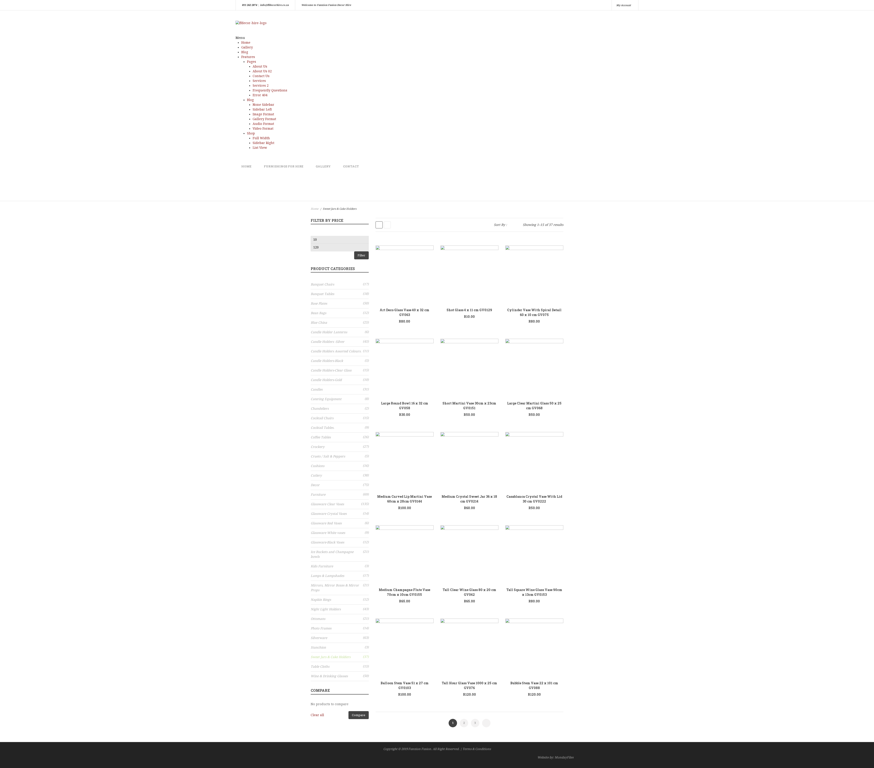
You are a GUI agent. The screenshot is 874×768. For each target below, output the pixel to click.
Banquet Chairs (322, 284)
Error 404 (260, 95)
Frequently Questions (270, 90)
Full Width (261, 138)
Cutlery (316, 475)
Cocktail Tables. (322, 427)
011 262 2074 (249, 5)
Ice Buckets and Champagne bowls (332, 554)
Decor (315, 485)
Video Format (263, 128)
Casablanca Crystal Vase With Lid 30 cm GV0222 (534, 498)
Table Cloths (320, 666)
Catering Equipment (326, 399)
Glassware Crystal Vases (329, 513)
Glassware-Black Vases (327, 542)
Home (245, 42)
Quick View (407, 274)
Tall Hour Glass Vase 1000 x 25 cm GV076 (469, 685)
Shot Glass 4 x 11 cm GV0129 (469, 310)
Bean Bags (318, 313)
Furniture (318, 494)
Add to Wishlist (394, 274)
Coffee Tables (321, 437)
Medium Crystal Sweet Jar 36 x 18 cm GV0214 (469, 498)
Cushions (317, 466)
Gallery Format (264, 119)
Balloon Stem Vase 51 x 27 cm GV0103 (405, 685)
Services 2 (261, 85)
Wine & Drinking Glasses (329, 676)
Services (259, 81)
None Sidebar (263, 104)
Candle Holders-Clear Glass (331, 370)
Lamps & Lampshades (327, 576)
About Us (260, 66)
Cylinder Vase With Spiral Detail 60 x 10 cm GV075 (534, 312)
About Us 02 (262, 71)
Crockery (318, 447)
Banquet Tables (322, 294)
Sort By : (500, 225)
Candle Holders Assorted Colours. (336, 351)
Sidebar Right (263, 143)
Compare (358, 715)
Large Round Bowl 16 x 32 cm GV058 (404, 405)
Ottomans (318, 619)
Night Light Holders (326, 609)
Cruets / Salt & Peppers (328, 456)
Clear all (317, 715)
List (387, 224)
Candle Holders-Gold (326, 380)
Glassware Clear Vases (327, 504)
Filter (361, 255)
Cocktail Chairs (322, 418)
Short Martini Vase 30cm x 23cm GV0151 (469, 405)
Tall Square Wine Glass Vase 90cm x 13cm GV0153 (534, 592)
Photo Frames (321, 628)
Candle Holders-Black (327, 361)
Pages (251, 61)
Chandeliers (320, 408)
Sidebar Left (262, 109)
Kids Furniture (322, 566)
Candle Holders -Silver (327, 342)
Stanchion (318, 647)
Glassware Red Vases (326, 523)
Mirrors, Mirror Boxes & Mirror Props (335, 588)
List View (260, 147)
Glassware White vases (328, 533)
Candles (317, 389)
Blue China (319, 322)
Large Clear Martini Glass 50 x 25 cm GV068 (534, 405)
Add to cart (425, 273)
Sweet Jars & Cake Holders (331, 657)
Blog (244, 52)
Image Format (263, 114)
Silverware (319, 638)
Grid (379, 224)
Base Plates (319, 303)
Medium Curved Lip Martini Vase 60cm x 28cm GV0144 (404, 498)
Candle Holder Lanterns (329, 332)
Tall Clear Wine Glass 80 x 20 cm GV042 (469, 592)
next (486, 723)
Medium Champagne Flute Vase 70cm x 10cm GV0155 (404, 592)
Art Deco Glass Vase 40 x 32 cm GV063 (404, 312)
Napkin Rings (321, 599)
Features (248, 57)
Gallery (247, 47)
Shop (251, 133)
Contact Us (261, 76)
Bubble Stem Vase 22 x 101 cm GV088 (534, 685)
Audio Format (263, 124)
